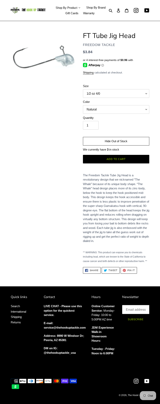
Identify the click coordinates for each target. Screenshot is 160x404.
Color (86, 101)
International (18, 311)
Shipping (88, 72)
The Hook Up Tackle (138, 395)
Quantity (88, 117)
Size (86, 86)
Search (15, 306)
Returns (16, 322)
